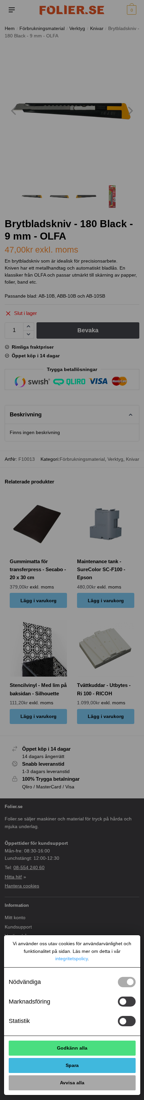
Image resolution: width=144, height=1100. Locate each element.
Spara (72, 1065)
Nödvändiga (25, 982)
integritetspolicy (71, 958)
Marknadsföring (29, 1001)
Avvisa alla (72, 1082)
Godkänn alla (72, 1048)
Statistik (19, 1021)
